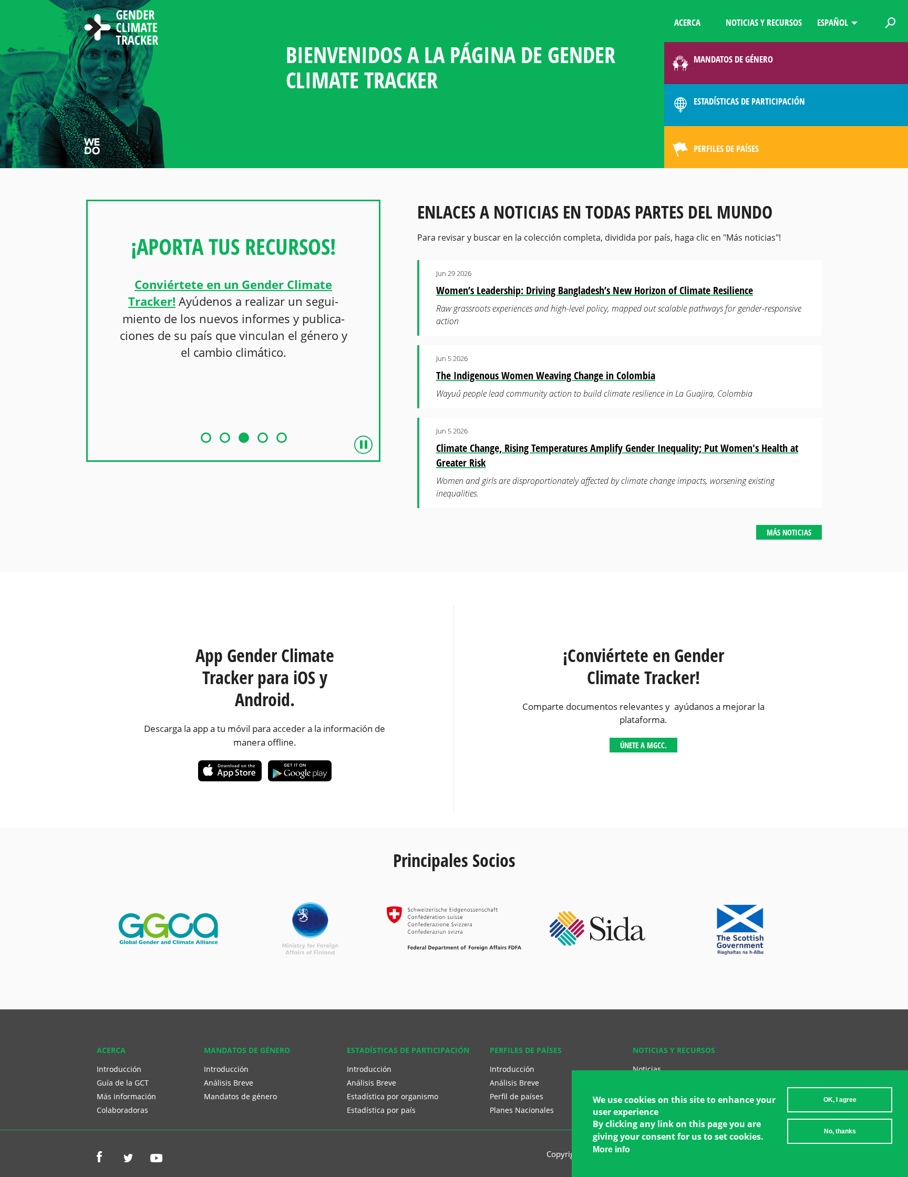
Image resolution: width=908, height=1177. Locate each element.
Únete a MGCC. (643, 745)
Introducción (119, 1069)
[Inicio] (121, 28)
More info (611, 1149)
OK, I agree (840, 1099)
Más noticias (789, 532)
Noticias (647, 1069)
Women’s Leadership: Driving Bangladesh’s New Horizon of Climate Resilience (594, 290)
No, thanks (840, 1131)
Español (832, 22)
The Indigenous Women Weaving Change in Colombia (545, 375)
